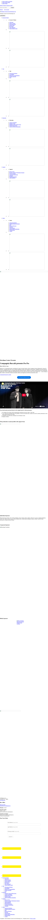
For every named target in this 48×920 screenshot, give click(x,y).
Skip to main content (6, 2)
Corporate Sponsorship (13, 174)
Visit (3, 68)
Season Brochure (12, 24)
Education (4, 117)
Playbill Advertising (13, 176)
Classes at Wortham (13, 122)
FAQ (10, 77)
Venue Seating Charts (13, 28)
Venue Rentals (12, 228)
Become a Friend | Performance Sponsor (16, 172)
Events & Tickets (5, 17)
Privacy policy (33, 918)
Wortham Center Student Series (15, 124)
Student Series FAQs (13, 125)
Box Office (11, 26)
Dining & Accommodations (14, 75)
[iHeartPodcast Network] (12, 624)
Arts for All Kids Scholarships (14, 126)
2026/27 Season (12, 23)
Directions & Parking (13, 73)
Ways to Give (11, 171)
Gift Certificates (12, 27)
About (3, 218)
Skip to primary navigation (7, 1)
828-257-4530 (2, 804)
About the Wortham (13, 222)
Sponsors (11, 226)
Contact (10, 231)
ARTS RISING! (12, 177)
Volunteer (11, 175)
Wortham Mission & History (14, 223)
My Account (6, 9)
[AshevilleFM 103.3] (4, 664)
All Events (11, 22)
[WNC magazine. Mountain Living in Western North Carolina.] (21, 664)
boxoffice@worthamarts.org (5, 805)
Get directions (2, 800)
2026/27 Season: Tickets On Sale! (6, 5)
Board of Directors (12, 225)
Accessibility (11, 74)
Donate (1, 9)
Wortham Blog (12, 230)
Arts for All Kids (12, 173)
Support (3, 167)
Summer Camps (12, 123)
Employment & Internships (14, 229)
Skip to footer (4, 3)
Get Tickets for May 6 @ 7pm (24, 377)
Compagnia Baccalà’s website (5, 374)
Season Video (11, 25)
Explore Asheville (12, 76)
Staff (10, 224)
